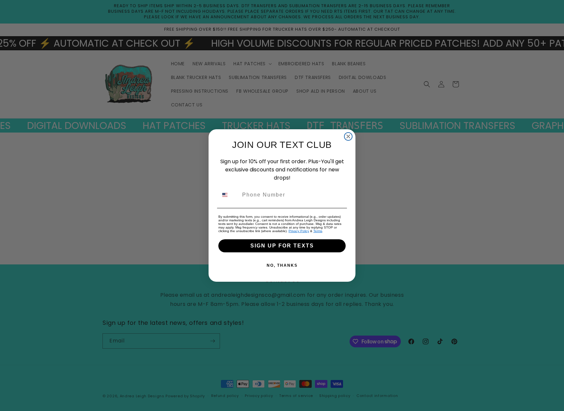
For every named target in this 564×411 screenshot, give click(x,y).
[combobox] (229, 195)
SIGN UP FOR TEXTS (282, 245)
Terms (317, 231)
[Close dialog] (348, 136)
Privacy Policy (299, 231)
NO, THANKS (282, 265)
